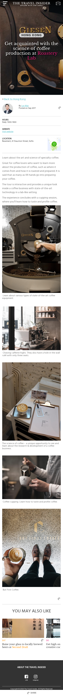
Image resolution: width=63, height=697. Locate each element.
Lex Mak (25, 106)
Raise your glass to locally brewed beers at (22, 645)
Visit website (7, 132)
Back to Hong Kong (15, 99)
